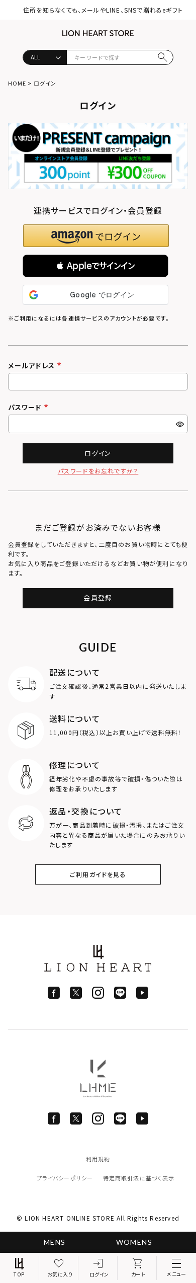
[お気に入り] (58, 1268)
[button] (95, 266)
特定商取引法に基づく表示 (138, 1178)
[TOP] (19, 1268)
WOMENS (134, 1242)
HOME (17, 83)
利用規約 (98, 1159)
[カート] (137, 1268)
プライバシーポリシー (65, 1178)
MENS (55, 1242)
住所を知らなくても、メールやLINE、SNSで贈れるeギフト (103, 10)
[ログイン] (98, 1268)
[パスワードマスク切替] (181, 424)
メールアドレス (32, 365)
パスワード (26, 407)
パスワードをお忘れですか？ (98, 470)
